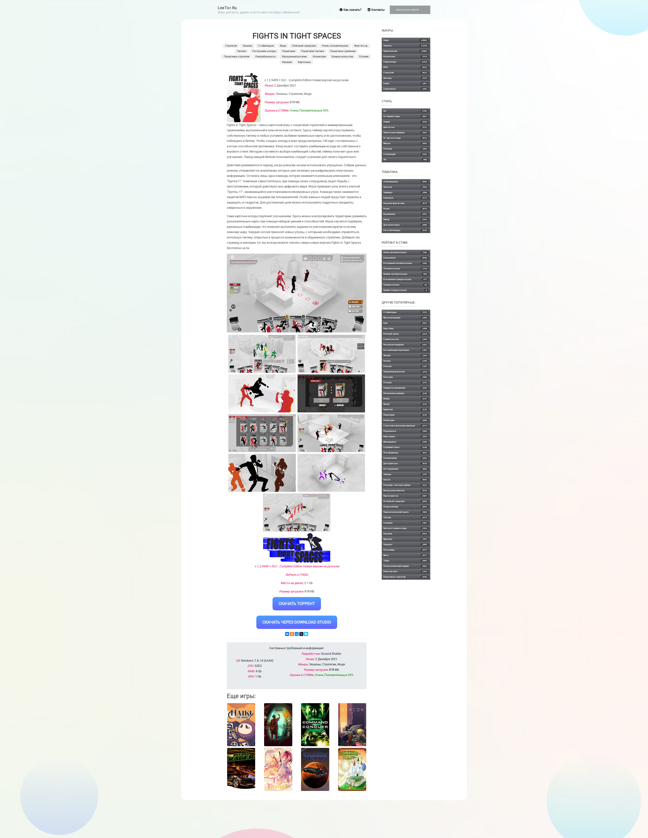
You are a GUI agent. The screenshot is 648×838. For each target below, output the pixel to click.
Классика (405, 377)
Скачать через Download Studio (296, 622)
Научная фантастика (405, 203)
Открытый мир (405, 507)
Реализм (405, 149)
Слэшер (405, 382)
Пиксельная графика (405, 132)
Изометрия (319, 56)
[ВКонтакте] (287, 634)
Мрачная (405, 539)
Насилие (287, 62)
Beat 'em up (361, 45)
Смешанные (405, 258)
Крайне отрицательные (405, 290)
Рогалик (364, 56)
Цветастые (405, 127)
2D (405, 111)
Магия (405, 404)
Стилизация (405, 154)
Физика (405, 355)
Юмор (405, 219)
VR (405, 159)
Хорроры (405, 192)
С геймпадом (266, 45)
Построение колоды (264, 51)
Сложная (405, 523)
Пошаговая (288, 51)
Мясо (405, 555)
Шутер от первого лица (405, 528)
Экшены (247, 45)
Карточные (304, 62)
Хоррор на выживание (405, 388)
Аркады (405, 474)
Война (405, 399)
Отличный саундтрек (304, 45)
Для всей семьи (405, 225)
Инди (283, 45)
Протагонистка (405, 496)
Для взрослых (405, 463)
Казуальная (405, 56)
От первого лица (405, 116)
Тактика (241, 51)
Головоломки (405, 458)
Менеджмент (405, 442)
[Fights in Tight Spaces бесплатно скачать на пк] (262, 354)
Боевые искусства (342, 56)
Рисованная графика (405, 393)
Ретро (405, 209)
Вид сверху (405, 436)
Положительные (405, 268)
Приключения (405, 51)
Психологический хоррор (405, 566)
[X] (301, 634)
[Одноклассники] (292, 634)
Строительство (405, 339)
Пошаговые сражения (343, 51)
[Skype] (306, 634)
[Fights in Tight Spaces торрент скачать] (331, 354)
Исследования (405, 469)
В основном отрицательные (405, 279)
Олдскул (405, 544)
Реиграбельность (265, 56)
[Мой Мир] (297, 634)
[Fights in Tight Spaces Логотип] (296, 548)
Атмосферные (405, 182)
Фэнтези (405, 187)
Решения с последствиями (405, 485)
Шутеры (405, 78)
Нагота (405, 480)
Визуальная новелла (405, 490)
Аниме (405, 122)
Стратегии (231, 45)
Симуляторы (405, 62)
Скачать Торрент (297, 603)
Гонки (405, 83)
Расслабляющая (405, 230)
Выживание (405, 214)
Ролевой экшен (405, 334)
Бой (405, 323)
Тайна (405, 561)
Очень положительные (335, 45)
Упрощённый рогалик (294, 56)
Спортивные (405, 89)
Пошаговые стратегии (236, 56)
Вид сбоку (405, 328)
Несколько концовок (405, 345)
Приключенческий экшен (405, 512)
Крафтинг (405, 409)
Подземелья (405, 431)
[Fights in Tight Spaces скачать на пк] (262, 393)
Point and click (405, 571)
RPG (405, 67)
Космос (405, 361)
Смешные (405, 198)
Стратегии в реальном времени (405, 426)
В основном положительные (405, 263)
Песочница (405, 550)
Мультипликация (405, 318)
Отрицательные (405, 285)
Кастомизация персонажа (405, 350)
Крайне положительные (405, 274)
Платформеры (405, 453)
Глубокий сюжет (405, 447)
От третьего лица (405, 138)
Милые (405, 143)
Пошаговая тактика (312, 51)
